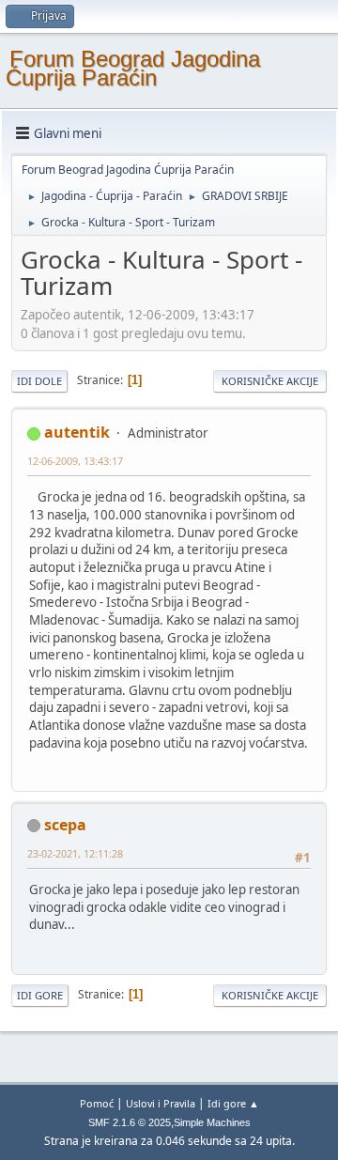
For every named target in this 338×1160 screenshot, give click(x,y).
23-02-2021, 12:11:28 (75, 853)
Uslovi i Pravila (160, 1103)
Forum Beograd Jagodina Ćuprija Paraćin (133, 68)
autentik (77, 432)
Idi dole (39, 381)
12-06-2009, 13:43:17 (75, 461)
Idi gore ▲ (233, 1103)
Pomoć (97, 1103)
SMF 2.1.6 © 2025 (129, 1122)
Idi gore (40, 995)
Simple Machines (212, 1122)
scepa (65, 824)
